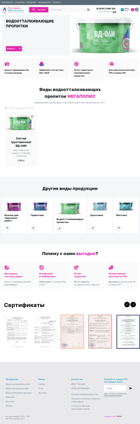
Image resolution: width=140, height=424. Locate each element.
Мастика (9, 406)
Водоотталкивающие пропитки (18, 393)
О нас (41, 388)
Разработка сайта (110, 416)
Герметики (10, 397)
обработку (122, 394)
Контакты (42, 393)
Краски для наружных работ (17, 388)
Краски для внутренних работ (18, 384)
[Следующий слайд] (133, 304)
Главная (42, 384)
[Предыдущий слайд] (127, 304)
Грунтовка (10, 401)
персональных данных (113, 395)
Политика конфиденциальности (84, 394)
